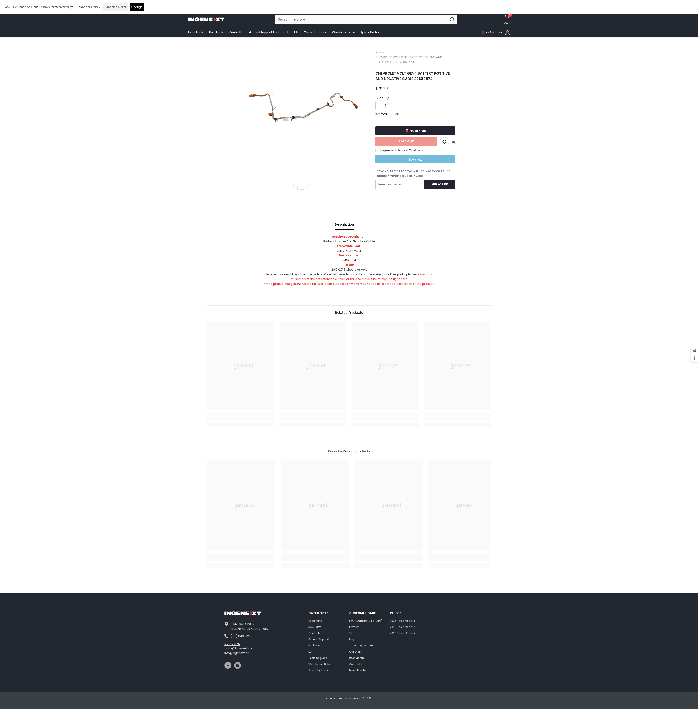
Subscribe (439, 184)
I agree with (388, 150)
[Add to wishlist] (444, 141)
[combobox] (361, 19)
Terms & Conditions (410, 150)
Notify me (418, 130)
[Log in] (507, 32)
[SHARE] (452, 142)
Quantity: (382, 98)
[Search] (366, 19)
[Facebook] (227, 665)
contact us (424, 274)
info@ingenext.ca (236, 653)
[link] (240, 419)
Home (379, 52)
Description (344, 224)
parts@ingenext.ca (238, 648)
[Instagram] (237, 665)
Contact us (232, 644)
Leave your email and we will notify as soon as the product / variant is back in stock (412, 173)
